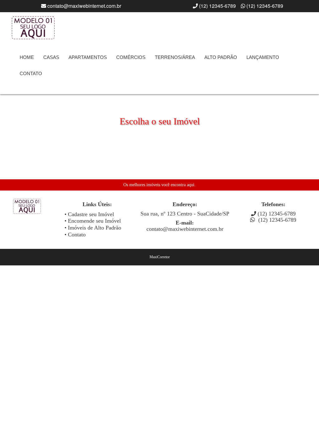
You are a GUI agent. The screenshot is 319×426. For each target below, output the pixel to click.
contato (31, 73)
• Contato (75, 234)
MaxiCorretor (160, 257)
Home (27, 57)
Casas (51, 57)
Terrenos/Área (175, 57)
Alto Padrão (220, 57)
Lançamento (262, 57)
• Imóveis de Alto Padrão (92, 228)
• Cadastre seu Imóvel (89, 214)
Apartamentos (88, 57)
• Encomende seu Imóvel (92, 221)
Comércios (130, 57)
